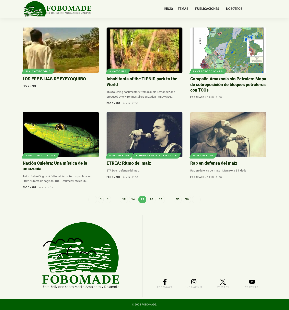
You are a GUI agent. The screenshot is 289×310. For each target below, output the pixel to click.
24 (133, 199)
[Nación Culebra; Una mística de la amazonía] (61, 134)
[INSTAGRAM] (194, 282)
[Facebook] (250, 8)
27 (161, 199)
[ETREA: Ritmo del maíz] (145, 134)
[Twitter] (254, 8)
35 (177, 199)
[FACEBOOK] (165, 282)
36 (187, 199)
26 (151, 199)
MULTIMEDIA (119, 155)
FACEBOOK (164, 287)
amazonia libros (40, 155)
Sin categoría (38, 71)
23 (124, 199)
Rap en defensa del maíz (213, 163)
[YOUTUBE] (252, 282)
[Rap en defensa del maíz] (228, 134)
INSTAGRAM (194, 287)
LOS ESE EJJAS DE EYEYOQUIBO (54, 78)
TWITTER (223, 287)
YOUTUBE (252, 287)
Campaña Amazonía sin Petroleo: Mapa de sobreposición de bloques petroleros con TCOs (228, 84)
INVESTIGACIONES (208, 71)
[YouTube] (258, 8)
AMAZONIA (118, 71)
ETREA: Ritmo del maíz (129, 163)
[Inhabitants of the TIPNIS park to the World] (145, 50)
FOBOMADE (30, 86)
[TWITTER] (223, 282)
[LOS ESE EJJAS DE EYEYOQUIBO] (61, 50)
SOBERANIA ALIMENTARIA (156, 155)
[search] (263, 9)
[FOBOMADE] (57, 9)
